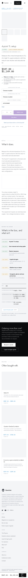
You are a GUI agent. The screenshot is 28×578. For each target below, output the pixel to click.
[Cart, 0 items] (11, 3)
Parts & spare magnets (7, 526)
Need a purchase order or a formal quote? (14, 122)
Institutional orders (6, 558)
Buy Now (14, 117)
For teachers (5, 542)
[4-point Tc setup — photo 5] (4, 38)
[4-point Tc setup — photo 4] (23, 32)
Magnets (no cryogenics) (8, 520)
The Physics (5, 533)
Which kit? (4, 544)
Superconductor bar (14, 87)
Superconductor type (14, 93)
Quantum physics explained (8, 536)
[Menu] (24, 2)
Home (3, 8)
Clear (3, 106)
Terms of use (11, 570)
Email (12, 510)
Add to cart (20, 112)
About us (4, 555)
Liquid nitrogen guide (10, 309)
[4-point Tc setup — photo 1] (4, 32)
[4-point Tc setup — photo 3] (17, 32)
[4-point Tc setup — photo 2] (11, 32)
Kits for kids (5, 523)
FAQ (3, 547)
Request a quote (8, 344)
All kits (9, 8)
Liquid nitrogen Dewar (14, 100)
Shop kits (17, 3)
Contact (4, 561)
